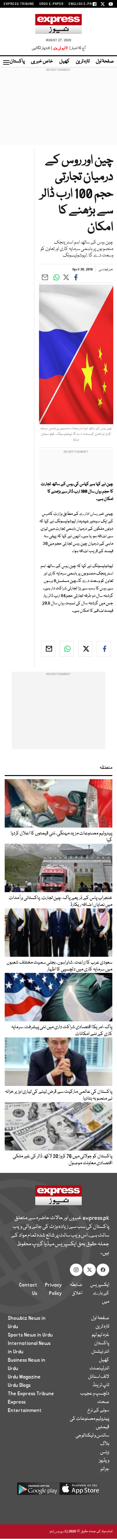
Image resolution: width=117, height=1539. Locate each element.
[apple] (80, 1491)
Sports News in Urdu (30, 1335)
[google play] (37, 1491)
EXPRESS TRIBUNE (19, 4)
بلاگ (104, 1444)
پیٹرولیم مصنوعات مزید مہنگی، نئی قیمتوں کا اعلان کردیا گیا (61, 837)
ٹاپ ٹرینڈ (101, 1385)
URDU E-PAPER (51, 4)
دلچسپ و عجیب (94, 1393)
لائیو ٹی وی (60, 48)
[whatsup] (67, 648)
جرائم (104, 1469)
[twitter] (85, 648)
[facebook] (104, 648)
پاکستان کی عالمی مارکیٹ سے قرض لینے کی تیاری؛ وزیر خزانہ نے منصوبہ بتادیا (58, 1095)
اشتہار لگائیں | (42, 48)
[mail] (48, 648)
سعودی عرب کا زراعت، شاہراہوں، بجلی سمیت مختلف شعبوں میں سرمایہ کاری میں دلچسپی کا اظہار (59, 966)
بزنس (104, 1452)
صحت (103, 1402)
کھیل (64, 61)
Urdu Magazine (24, 1377)
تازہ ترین (83, 61)
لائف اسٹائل (98, 1377)
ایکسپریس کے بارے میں (99, 1293)
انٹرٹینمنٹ (99, 1368)
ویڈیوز (104, 1460)
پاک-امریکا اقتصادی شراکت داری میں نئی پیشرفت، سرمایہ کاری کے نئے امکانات (61, 1031)
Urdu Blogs (19, 1385)
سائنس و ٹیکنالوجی (92, 1435)
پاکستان (17, 61)
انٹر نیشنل (100, 1351)
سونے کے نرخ (98, 1410)
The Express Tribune (31, 1393)
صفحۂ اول (105, 61)
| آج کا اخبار (76, 48)
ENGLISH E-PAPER (83, 4)
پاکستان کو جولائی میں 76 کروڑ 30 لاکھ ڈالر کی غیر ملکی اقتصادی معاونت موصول (62, 1160)
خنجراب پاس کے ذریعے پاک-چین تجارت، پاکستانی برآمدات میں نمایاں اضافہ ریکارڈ (60, 901)
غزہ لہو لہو (100, 1335)
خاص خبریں (42, 61)
